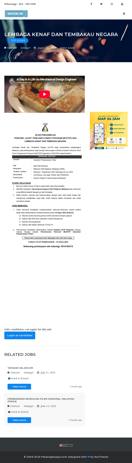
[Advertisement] (44, 287)
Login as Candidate (19, 335)
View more (19, 386)
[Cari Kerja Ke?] (16, 13)
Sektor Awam (67, 48)
